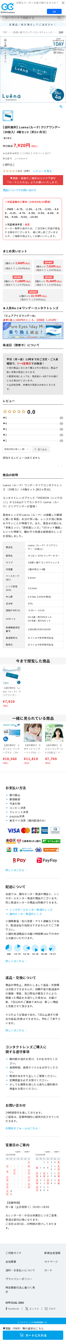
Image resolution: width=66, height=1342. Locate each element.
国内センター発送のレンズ (26, 914)
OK (54, 11)
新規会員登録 (52, 1253)
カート (48, 1270)
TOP (5, 32)
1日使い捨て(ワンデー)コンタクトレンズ (32, 32)
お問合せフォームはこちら (22, 1128)
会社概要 (11, 1261)
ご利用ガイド (14, 1253)
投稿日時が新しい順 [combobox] (14, 449)
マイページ (51, 1261)
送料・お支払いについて (20, 1270)
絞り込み (42, 449)
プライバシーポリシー (19, 1279)
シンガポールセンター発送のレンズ (31, 909)
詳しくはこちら (15, 870)
